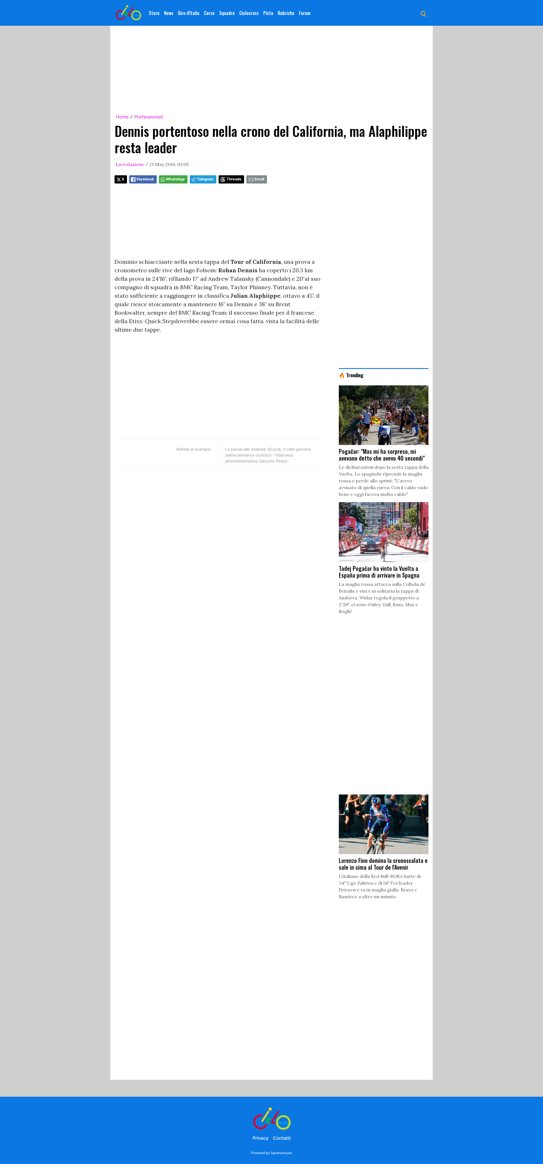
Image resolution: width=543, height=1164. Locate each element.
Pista (268, 13)
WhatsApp (175, 179)
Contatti (282, 1138)
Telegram (205, 179)
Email (259, 179)
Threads (234, 179)
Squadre (227, 13)
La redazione (130, 164)
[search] (423, 13)
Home (122, 117)
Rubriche (286, 13)
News (168, 13)
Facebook (145, 179)
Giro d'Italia (188, 13)
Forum (305, 13)
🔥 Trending (351, 375)
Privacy (260, 1138)
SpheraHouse (281, 1153)
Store (154, 13)
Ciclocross (249, 13)
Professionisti (148, 117)
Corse (209, 13)
